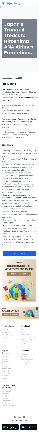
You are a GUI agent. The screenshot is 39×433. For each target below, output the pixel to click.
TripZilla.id (5, 394)
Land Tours (6, 332)
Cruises (5, 337)
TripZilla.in (5, 396)
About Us (24, 354)
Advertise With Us (27, 359)
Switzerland (6, 376)
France (4, 359)
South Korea (6, 373)
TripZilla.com (6, 391)
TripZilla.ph (6, 401)
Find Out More (19, 253)
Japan (4, 366)
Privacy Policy (25, 364)
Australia (5, 357)
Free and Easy (7, 335)
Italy (3, 364)
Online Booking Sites (28, 337)
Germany (5, 362)
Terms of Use (25, 362)
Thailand (5, 378)
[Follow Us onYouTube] (24, 417)
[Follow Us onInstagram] (19, 417)
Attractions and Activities (26, 340)
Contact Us (25, 357)
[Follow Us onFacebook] (15, 417)
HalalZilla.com (7, 403)
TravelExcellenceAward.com (12, 405)
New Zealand (6, 371)
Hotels (23, 332)
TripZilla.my (6, 398)
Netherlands (6, 369)
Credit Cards (25, 335)
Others (23, 344)
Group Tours (6, 330)
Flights (23, 330)
